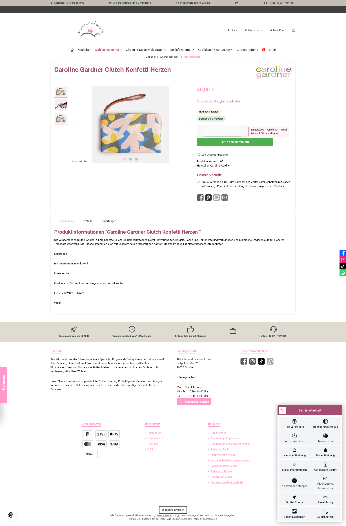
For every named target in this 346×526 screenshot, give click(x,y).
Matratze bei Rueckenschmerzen (230, 460)
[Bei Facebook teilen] (200, 197)
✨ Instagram (3, 385)
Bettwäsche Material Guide (227, 482)
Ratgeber (214, 424)
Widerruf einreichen (173, 510)
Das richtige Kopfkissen (225, 438)
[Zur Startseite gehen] (90, 30)
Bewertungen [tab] (108, 221)
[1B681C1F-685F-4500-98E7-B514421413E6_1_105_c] (130, 124)
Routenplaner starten (196, 401)
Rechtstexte (152, 424)
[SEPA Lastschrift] (114, 444)
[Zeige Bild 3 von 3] (136, 159)
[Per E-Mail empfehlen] (225, 197)
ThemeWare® (210, 519)
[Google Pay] (101, 434)
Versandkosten (164, 515)
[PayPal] (87, 434)
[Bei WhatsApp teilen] (216, 197)
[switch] (294, 424)
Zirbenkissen (218, 433)
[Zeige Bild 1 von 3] (124, 159)
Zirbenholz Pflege (221, 471)
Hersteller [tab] (87, 221)
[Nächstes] (187, 124)
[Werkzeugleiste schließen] (282, 410)
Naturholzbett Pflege (223, 455)
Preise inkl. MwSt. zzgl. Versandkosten (218, 101)
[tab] (66, 221)
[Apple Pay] (114, 434)
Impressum (154, 433)
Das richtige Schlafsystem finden (230, 444)
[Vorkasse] (90, 454)
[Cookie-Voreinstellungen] (10, 515)
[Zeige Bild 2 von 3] (130, 159)
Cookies (153, 444)
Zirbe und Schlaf (220, 449)
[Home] (72, 49)
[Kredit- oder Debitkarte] (94, 444)
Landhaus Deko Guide (224, 465)
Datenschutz (155, 438)
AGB (150, 449)
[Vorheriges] (74, 124)
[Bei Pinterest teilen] (208, 197)
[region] (122, 124)
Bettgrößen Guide (221, 476)
